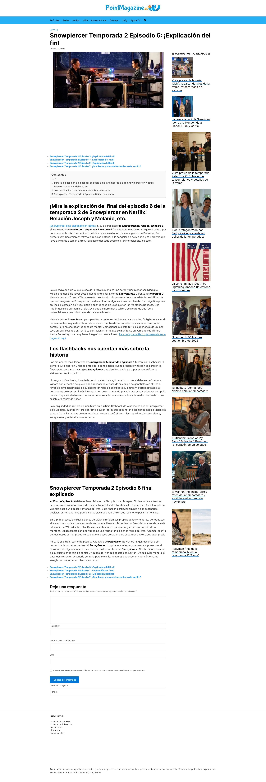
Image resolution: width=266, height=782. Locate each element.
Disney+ (114, 20)
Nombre (55, 626)
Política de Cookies (60, 721)
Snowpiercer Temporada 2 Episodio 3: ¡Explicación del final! (82, 156)
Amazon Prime (98, 20)
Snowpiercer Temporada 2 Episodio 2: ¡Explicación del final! (82, 163)
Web (52, 655)
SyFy (124, 20)
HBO (85, 20)
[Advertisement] (108, 131)
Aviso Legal (56, 727)
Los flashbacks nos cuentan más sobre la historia (82, 190)
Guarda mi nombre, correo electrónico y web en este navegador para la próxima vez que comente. (99, 670)
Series (66, 20)
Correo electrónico (62, 640)
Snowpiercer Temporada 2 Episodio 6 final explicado (84, 194)
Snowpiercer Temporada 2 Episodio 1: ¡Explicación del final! (82, 159)
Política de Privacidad (61, 724)
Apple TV (135, 20)
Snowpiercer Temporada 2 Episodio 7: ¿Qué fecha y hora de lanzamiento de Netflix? (95, 166)
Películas (54, 20)
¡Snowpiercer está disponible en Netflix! (73, 225)
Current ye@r (59, 685)
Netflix (75, 20)
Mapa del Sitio (57, 733)
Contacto (55, 730)
